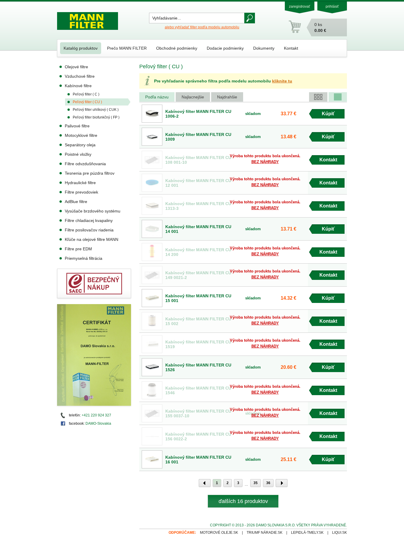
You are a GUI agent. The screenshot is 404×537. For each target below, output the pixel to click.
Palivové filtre (77, 126)
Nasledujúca (281, 483)
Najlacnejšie (193, 97)
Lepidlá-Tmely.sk (307, 532)
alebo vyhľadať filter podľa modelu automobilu (202, 27)
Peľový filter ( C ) (86, 94)
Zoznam (338, 97)
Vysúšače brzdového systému (92, 211)
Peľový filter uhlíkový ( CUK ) (96, 110)
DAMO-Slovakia (98, 423)
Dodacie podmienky (225, 48)
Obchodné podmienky (176, 48)
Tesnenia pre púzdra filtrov (89, 173)
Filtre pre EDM (78, 248)
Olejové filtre (76, 66)
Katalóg (318, 97)
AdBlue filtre (76, 201)
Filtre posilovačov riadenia (89, 230)
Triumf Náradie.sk (264, 532)
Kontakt (291, 48)
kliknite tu (282, 81)
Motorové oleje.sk (219, 532)
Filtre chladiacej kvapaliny (89, 220)
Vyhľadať (249, 18)
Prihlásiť (332, 6)
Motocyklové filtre (81, 135)
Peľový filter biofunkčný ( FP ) (96, 117)
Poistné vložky (78, 154)
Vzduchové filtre (80, 76)
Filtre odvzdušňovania (85, 163)
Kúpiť (328, 113)
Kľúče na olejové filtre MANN (91, 239)
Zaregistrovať (299, 6)
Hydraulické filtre (80, 182)
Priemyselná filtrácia (83, 258)
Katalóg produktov (81, 48)
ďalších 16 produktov (243, 501)
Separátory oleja (80, 144)
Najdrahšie (227, 97)
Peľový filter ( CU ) (87, 102)
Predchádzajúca (205, 483)
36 (268, 483)
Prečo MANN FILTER (127, 48)
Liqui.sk (339, 532)
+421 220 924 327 (96, 415)
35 (255, 483)
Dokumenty (263, 48)
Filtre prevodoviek (81, 192)
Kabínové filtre (78, 85)
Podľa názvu (157, 97)
